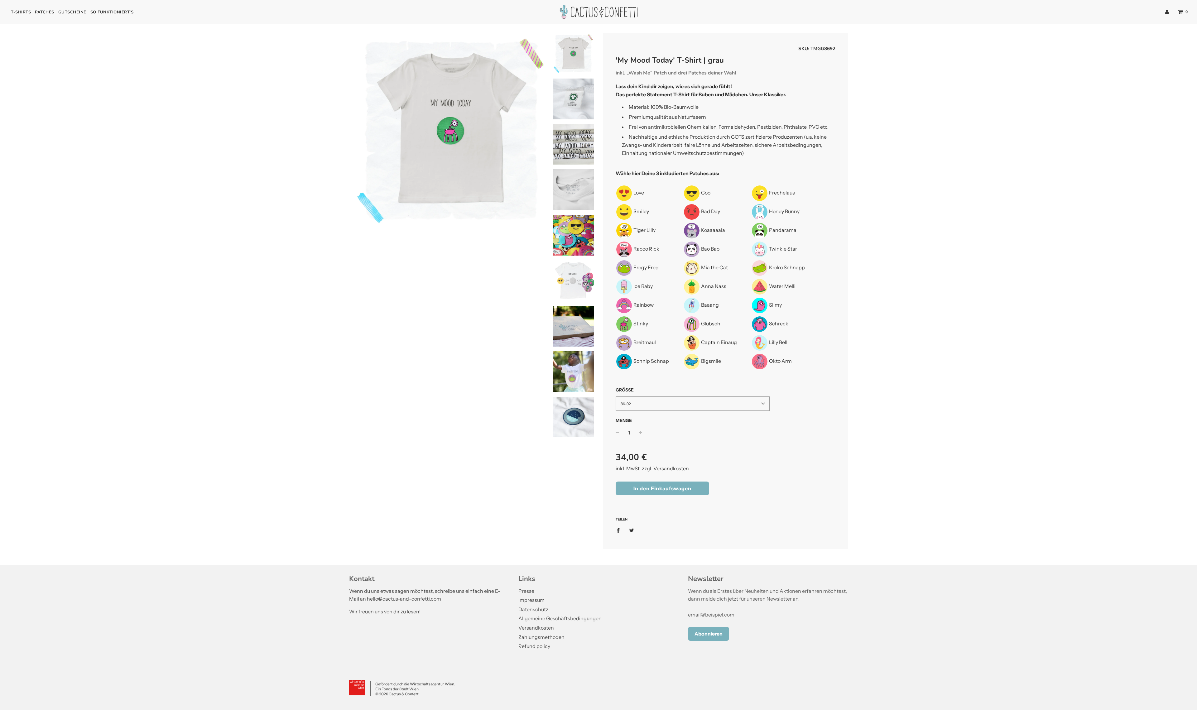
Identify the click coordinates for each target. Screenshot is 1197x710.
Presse (526, 591)
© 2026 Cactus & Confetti (397, 694)
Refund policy (534, 646)
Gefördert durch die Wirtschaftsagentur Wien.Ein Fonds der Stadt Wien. (415, 686)
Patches (44, 12)
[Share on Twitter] (631, 530)
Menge (624, 420)
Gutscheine (72, 12)
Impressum (531, 600)
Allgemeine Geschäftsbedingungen (560, 618)
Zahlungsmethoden (541, 637)
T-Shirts (21, 12)
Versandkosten (671, 468)
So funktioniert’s (112, 12)
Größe (625, 390)
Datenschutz (533, 609)
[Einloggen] (1167, 11)
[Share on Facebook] (620, 530)
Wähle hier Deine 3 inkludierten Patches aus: (667, 173)
